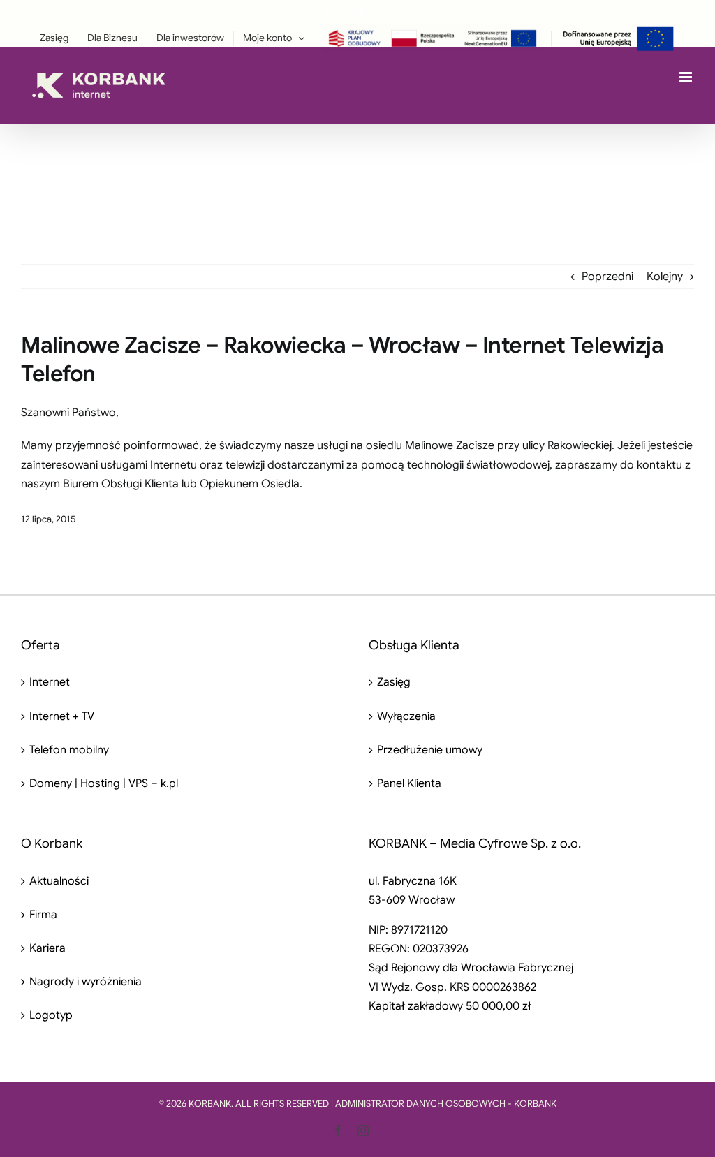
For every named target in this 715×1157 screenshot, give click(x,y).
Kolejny (665, 276)
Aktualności (59, 881)
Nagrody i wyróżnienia (85, 982)
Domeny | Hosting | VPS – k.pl (103, 783)
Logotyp (51, 1015)
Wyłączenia (406, 716)
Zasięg (394, 682)
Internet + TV (61, 716)
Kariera (47, 948)
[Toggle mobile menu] (686, 77)
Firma (43, 915)
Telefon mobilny (69, 750)
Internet (49, 682)
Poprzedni (607, 276)
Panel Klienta (409, 783)
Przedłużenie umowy (429, 750)
